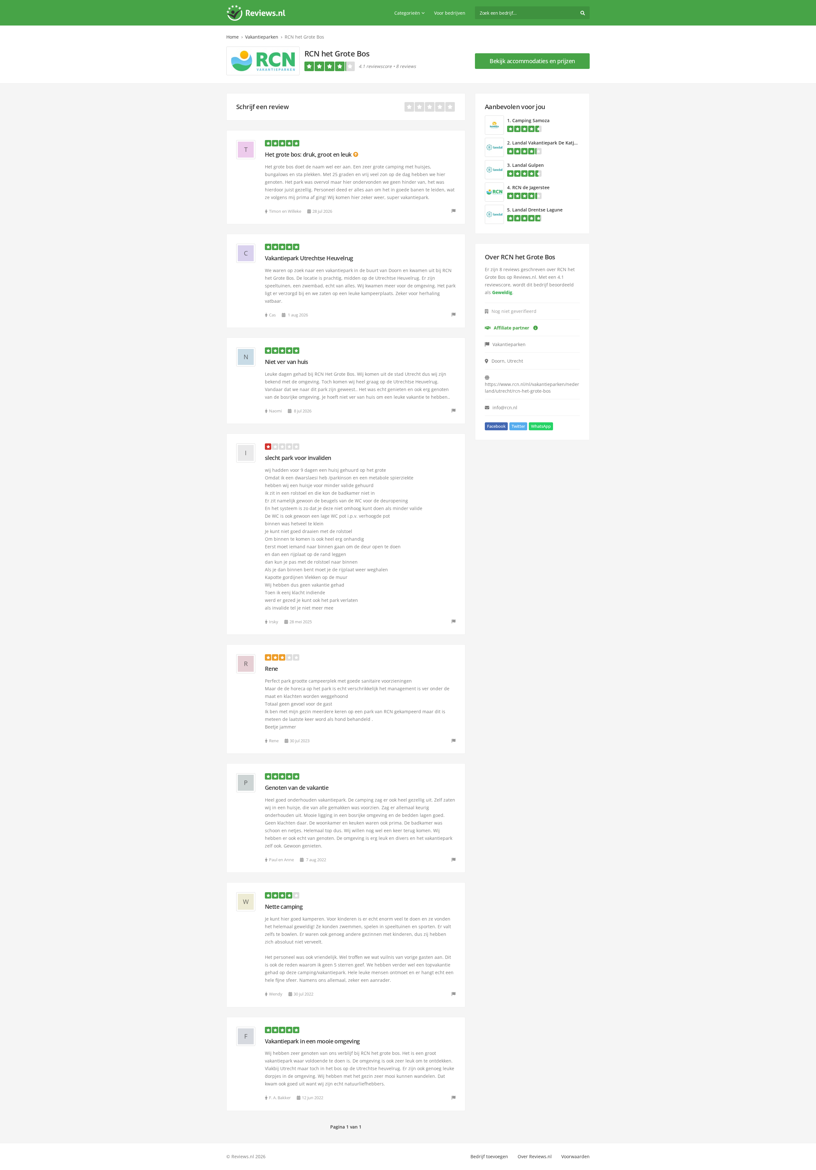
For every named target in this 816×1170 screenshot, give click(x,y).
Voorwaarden (575, 1156)
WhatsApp (541, 426)
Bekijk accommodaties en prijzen (532, 61)
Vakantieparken (261, 37)
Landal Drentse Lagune (537, 210)
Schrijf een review (262, 106)
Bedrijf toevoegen (489, 1156)
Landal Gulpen (528, 165)
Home (232, 37)
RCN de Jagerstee (531, 187)
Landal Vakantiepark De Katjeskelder (552, 143)
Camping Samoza (531, 120)
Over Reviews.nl (535, 1156)
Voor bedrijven (449, 13)
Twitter (518, 426)
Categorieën (407, 13)
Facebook (496, 426)
